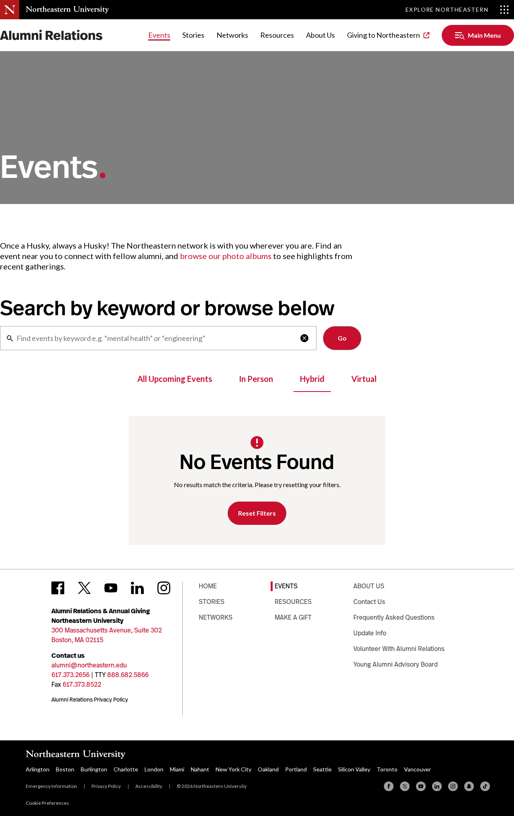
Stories (193, 35)
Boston (65, 769)
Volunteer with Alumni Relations (399, 648)
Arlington (37, 769)
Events (159, 35)
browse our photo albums (225, 256)
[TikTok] (485, 786)
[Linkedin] (437, 786)
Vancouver (417, 769)
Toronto (387, 769)
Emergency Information (51, 786)
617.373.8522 (82, 684)
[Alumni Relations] (51, 35)
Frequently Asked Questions (393, 617)
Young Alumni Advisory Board (395, 664)
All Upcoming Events (174, 379)
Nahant (200, 769)
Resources (277, 35)
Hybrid (312, 379)
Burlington (94, 769)
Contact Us (369, 601)
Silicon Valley (354, 769)
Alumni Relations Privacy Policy (89, 700)
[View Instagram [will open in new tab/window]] (163, 587)
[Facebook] (389, 786)
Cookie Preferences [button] (47, 803)
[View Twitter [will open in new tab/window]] (84, 587)
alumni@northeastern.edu (89, 665)
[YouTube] (421, 786)
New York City (233, 769)
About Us (320, 35)
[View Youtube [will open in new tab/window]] (110, 587)
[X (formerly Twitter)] (405, 786)
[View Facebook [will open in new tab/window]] (57, 587)
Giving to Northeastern (383, 35)
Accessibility (148, 786)
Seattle (322, 769)
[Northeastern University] (67, 9)
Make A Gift (293, 617)
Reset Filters (257, 513)
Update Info (369, 633)
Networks (232, 35)
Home (208, 586)
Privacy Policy (106, 786)
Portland (296, 769)
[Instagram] (453, 786)
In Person (256, 379)
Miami (177, 769)
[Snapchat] (469, 786)
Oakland (268, 769)
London (154, 769)
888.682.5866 (128, 674)
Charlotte (126, 769)
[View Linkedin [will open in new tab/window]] (137, 587)
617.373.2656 (70, 674)
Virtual (364, 379)
